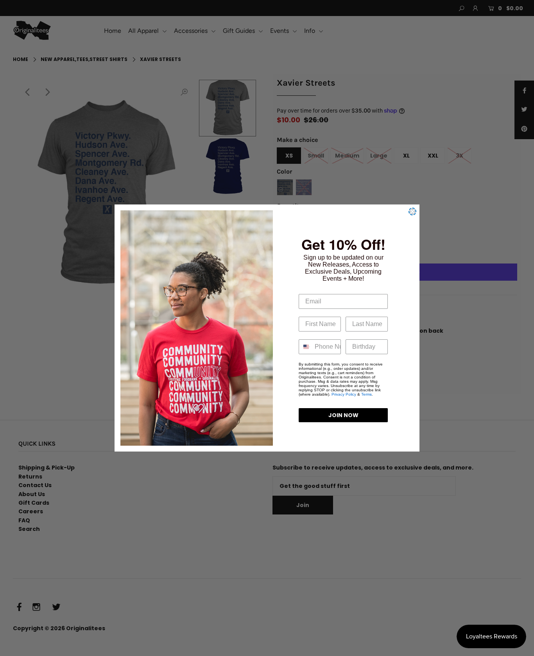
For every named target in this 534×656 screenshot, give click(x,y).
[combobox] (305, 347)
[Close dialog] (412, 211)
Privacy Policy (344, 394)
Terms (366, 394)
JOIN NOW (343, 415)
